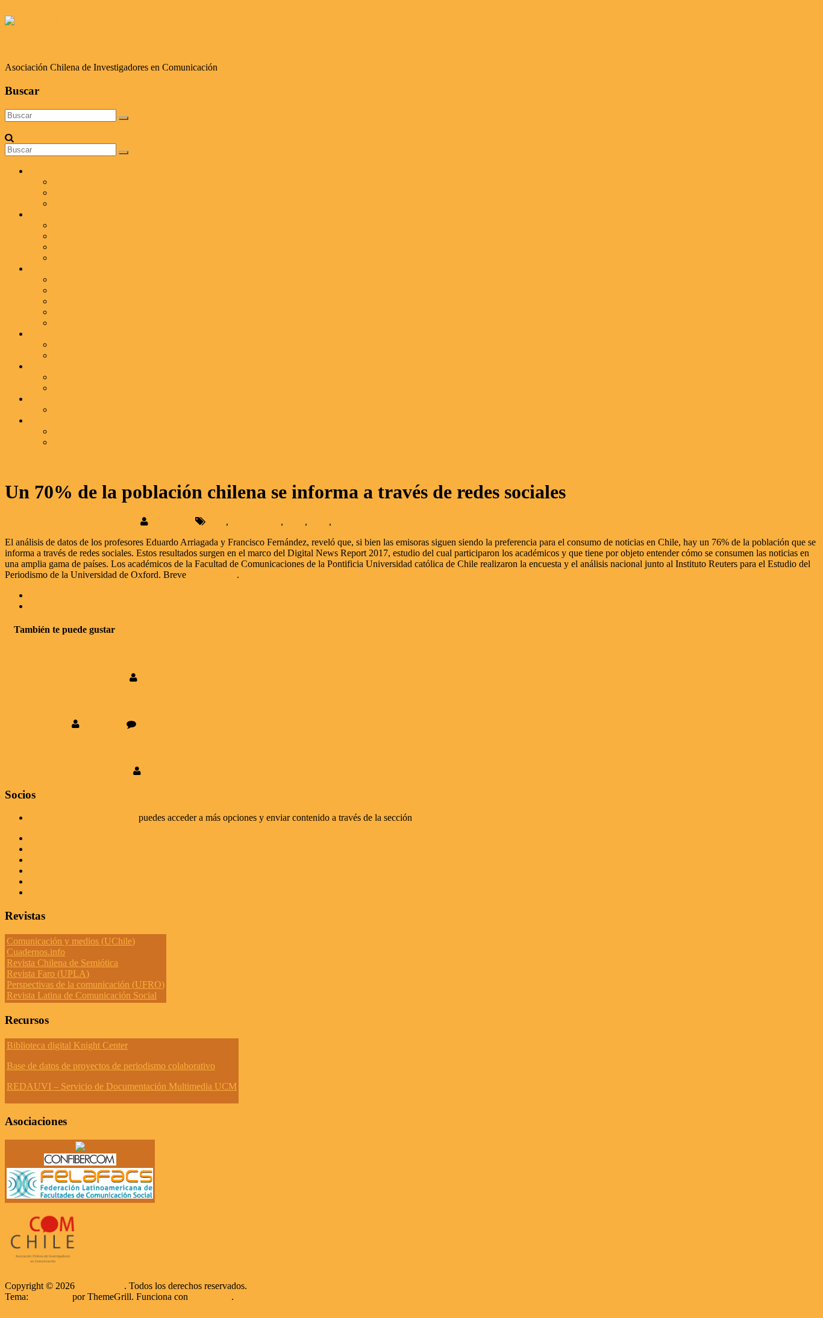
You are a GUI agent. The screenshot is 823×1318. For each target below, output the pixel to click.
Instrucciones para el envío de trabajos (125, 236)
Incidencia (48, 420)
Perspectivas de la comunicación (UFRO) (85, 984)
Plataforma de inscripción (101, 225)
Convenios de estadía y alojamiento (120, 247)
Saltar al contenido (40, 10)
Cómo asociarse (83, 192)
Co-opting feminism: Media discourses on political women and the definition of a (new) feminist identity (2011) (276, 701)
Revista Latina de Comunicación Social (82, 995)
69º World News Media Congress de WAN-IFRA (124, 654)
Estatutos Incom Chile (71, 892)
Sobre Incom (77, 182)
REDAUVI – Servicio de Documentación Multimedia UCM (122, 1086)
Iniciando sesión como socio (82, 817)
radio (319, 521)
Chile (215, 521)
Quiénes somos (58, 171)
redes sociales (360, 521)
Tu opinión (49, 881)
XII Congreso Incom (68, 214)
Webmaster (173, 521)
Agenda (68, 377)
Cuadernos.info (36, 952)
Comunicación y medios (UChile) (71, 941)
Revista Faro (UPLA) (48, 973)
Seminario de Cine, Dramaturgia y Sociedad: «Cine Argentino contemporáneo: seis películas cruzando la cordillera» (255, 606)
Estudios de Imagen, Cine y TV (113, 301)
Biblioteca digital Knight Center (67, 1045)
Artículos (46, 333)
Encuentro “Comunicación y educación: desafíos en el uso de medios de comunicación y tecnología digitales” (271, 747)
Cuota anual (76, 203)
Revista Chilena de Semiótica (62, 963)
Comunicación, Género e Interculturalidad (133, 290)
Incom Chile (35, 44)
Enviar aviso (77, 409)
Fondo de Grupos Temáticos (107, 279)
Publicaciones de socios (98, 355)
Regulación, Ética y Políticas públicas (124, 323)
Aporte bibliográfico (67, 849)
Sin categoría (29, 462)
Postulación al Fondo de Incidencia (119, 431)
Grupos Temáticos (63, 870)
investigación (256, 521)
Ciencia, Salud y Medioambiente (115, 312)
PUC (295, 521)
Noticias (44, 366)
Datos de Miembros (66, 860)
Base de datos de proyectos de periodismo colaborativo (111, 1066)
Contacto (46, 399)
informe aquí (213, 575)
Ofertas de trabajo (86, 388)
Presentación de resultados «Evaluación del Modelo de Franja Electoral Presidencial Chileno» (212, 595)
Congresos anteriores (93, 258)
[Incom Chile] (9, 127)
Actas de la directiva (67, 838)
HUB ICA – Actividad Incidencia (117, 442)
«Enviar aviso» (443, 817)
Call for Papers (81, 344)
